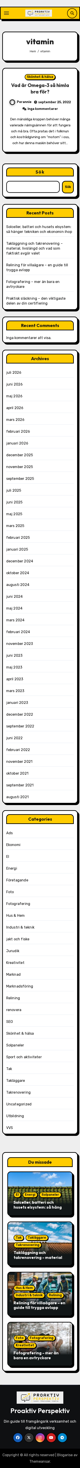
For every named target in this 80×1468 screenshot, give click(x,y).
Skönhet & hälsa (40, 77)
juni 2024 (14, 596)
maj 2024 (14, 608)
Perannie (24, 102)
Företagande (17, 880)
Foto (10, 892)
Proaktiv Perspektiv (40, 1410)
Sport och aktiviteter (24, 1057)
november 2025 (19, 467)
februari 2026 (18, 431)
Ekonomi (13, 845)
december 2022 (19, 714)
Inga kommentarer (43, 109)
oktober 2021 (17, 773)
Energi (11, 868)
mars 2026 (15, 420)
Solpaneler (15, 1045)
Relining (13, 998)
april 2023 (14, 679)
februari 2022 (18, 750)
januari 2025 (17, 549)
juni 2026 (14, 384)
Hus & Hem (15, 915)
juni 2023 (14, 655)
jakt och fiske (18, 939)
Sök (40, 172)
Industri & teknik (20, 927)
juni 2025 (14, 502)
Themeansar (39, 1461)
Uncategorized (19, 1104)
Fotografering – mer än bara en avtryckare (36, 1355)
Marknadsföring (19, 986)
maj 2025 (14, 514)
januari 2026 (17, 443)
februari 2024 (18, 632)
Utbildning (15, 1116)
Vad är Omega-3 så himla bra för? (40, 88)
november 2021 (19, 761)
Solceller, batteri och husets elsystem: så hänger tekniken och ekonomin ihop (40, 1209)
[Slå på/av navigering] (6, 13)
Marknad (13, 974)
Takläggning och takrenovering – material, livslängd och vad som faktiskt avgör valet (34, 248)
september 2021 (20, 785)
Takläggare (15, 1080)
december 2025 (19, 455)
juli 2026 (14, 372)
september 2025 (20, 479)
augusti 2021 (17, 797)
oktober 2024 (17, 573)
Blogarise (65, 1455)
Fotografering (18, 904)
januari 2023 (17, 703)
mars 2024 (15, 620)
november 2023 (19, 644)
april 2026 (15, 408)
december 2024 (19, 561)
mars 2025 (15, 526)
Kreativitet (15, 963)
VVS (9, 1128)
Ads (9, 833)
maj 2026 (14, 396)
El (7, 856)
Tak (9, 1069)
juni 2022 (14, 738)
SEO (9, 1022)
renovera (14, 1010)
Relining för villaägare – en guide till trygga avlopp (39, 1305)
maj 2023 (14, 667)
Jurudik (12, 951)
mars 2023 (15, 691)
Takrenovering (18, 1092)
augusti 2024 (17, 585)
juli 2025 (13, 490)
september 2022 (20, 726)
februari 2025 (18, 537)
